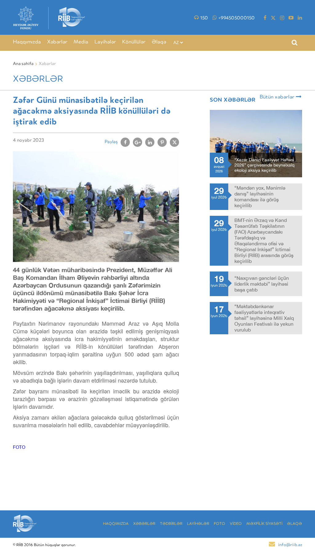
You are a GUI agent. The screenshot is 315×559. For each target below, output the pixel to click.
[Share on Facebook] (125, 142)
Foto (219, 524)
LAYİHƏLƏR (198, 524)
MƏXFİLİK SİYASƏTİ (264, 524)
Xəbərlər (57, 42)
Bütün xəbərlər (277, 97)
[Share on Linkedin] (149, 142)
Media (81, 42)
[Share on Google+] (137, 142)
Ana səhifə (23, 64)
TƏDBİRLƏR (171, 524)
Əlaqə (159, 42)
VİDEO (236, 524)
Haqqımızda (27, 42)
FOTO (19, 447)
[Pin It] (162, 142)
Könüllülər (134, 42)
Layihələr (105, 42)
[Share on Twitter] (174, 142)
